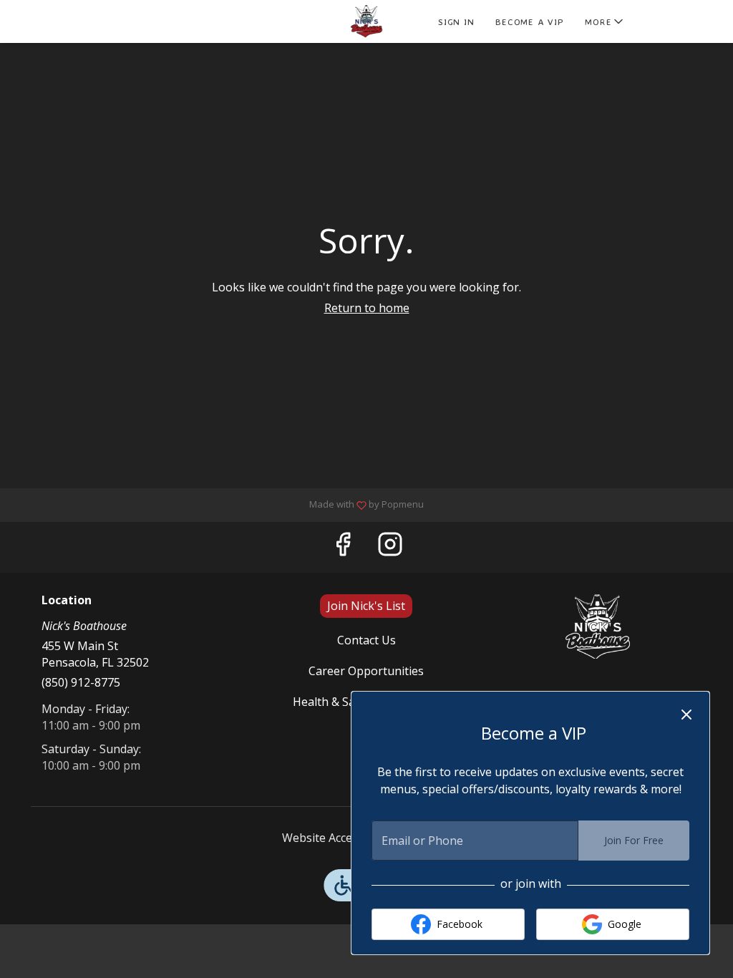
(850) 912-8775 (81, 682)
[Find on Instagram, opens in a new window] (390, 547)
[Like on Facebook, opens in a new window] (343, 547)
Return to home (366, 308)
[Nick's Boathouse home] (366, 21)
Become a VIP (529, 21)
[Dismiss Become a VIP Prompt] (686, 714)
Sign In (456, 21)
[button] (605, 21)
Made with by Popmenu (217, 504)
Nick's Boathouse (597, 626)
